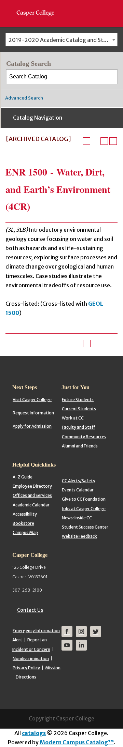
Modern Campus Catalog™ (77, 742)
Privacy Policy (26, 667)
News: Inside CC (77, 517)
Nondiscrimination (31, 658)
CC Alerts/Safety (78, 480)
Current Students (79, 408)
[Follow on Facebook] (67, 631)
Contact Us (30, 610)
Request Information (33, 412)
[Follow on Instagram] (81, 631)
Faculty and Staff (78, 427)
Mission (52, 667)
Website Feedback (79, 536)
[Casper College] (39, 6)
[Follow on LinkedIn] (81, 645)
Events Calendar (78, 489)
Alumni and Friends (80, 445)
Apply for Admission (32, 426)
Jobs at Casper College (84, 508)
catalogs (34, 733)
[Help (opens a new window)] (113, 141)
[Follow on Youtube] (67, 645)
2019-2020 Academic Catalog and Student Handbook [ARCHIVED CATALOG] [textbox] (63, 39)
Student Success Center (85, 527)
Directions (26, 677)
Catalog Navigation (37, 117)
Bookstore (23, 523)
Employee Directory (32, 486)
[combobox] (61, 39)
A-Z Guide (22, 476)
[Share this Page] (95, 141)
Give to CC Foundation (84, 499)
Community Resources (84, 436)
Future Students (78, 399)
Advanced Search (24, 98)
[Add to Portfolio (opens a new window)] (86, 141)
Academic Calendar (31, 504)
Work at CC (73, 418)
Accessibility (25, 514)
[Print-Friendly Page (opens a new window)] (104, 141)
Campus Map (25, 532)
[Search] (110, 76)
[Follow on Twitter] (95, 631)
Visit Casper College (32, 399)
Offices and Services (32, 495)
